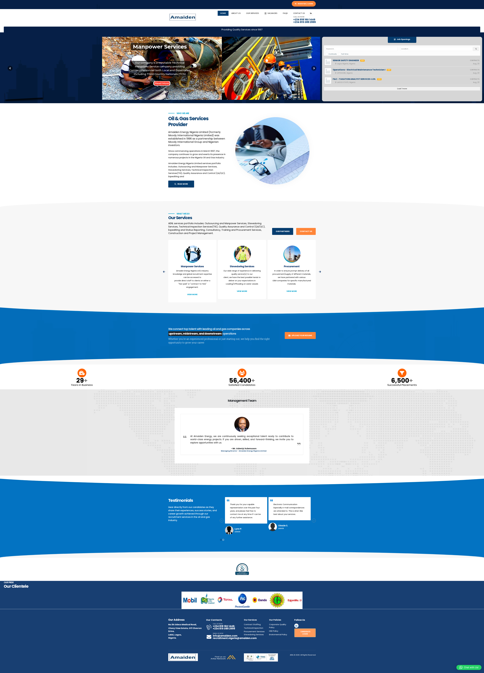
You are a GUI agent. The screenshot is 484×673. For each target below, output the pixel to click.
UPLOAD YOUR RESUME (301, 335)
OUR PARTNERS (283, 231)
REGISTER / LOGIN (305, 4)
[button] (221, 540)
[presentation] (164, 272)
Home (223, 13)
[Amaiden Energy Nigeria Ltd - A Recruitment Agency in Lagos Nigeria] (183, 17)
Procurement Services (254, 631)
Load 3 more (402, 89)
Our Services (252, 13)
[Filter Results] (476, 49)
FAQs (285, 13)
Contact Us (299, 13)
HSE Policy (273, 631)
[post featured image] (192, 254)
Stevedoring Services (192, 266)
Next (299, 600)
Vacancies (272, 13)
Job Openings (403, 39)
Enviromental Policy (278, 634)
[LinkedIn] (310, 13)
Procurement (242, 266)
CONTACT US (306, 231)
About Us (235, 13)
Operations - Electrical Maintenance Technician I (359, 70)
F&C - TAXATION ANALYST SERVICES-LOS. (354, 79)
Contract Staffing (252, 624)
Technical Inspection (292, 266)
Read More (42, 83)
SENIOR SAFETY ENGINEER (346, 60)
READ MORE (182, 184)
